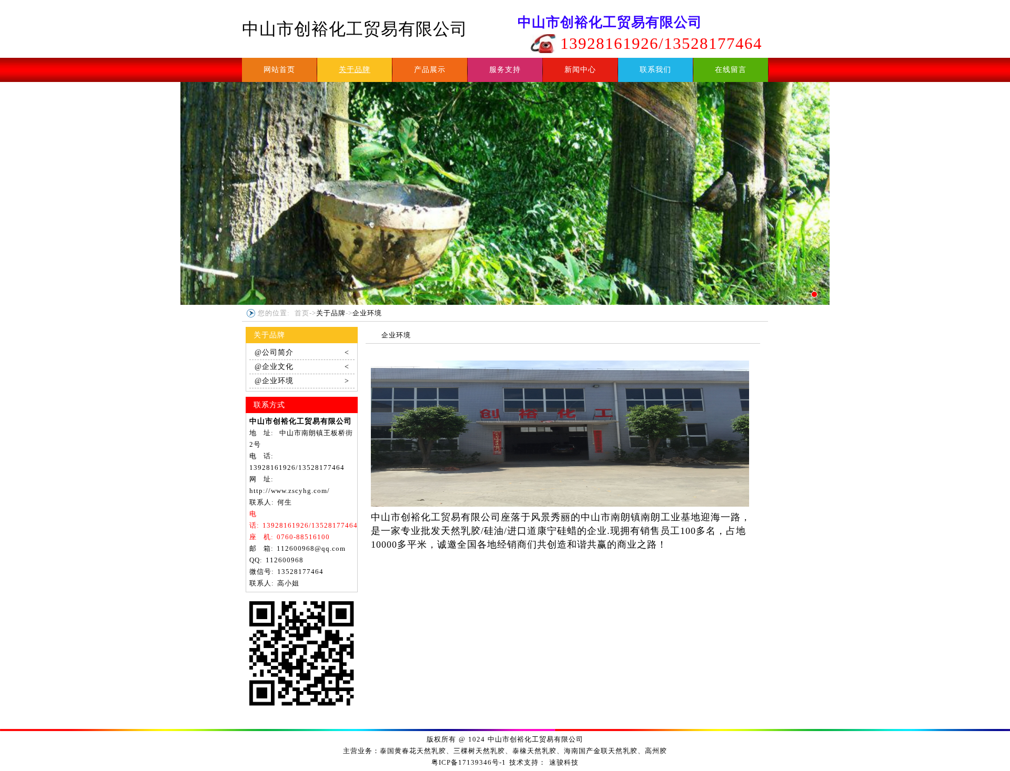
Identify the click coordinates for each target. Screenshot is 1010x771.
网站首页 (279, 70)
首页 (302, 313)
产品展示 (430, 70)
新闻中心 (580, 70)
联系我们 (655, 70)
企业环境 (367, 313)
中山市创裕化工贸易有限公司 (355, 28)
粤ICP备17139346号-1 (468, 762)
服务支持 (505, 70)
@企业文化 (302, 367)
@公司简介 (302, 352)
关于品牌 (354, 70)
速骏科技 (564, 762)
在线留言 (730, 70)
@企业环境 (302, 381)
